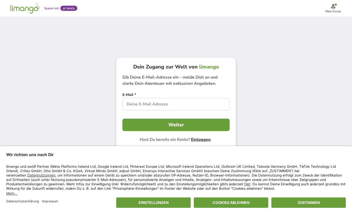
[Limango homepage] (25, 8)
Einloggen (201, 139)
